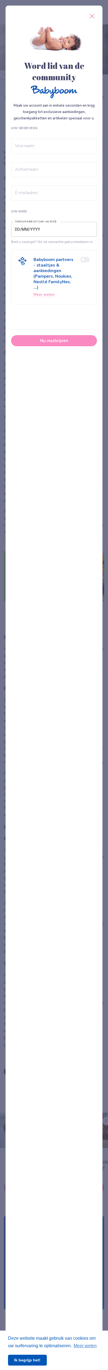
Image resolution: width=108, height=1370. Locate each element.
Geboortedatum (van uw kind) (35, 222)
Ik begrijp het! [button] (27, 1360)
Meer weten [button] (85, 1345)
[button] (54, 277)
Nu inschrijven (54, 340)
